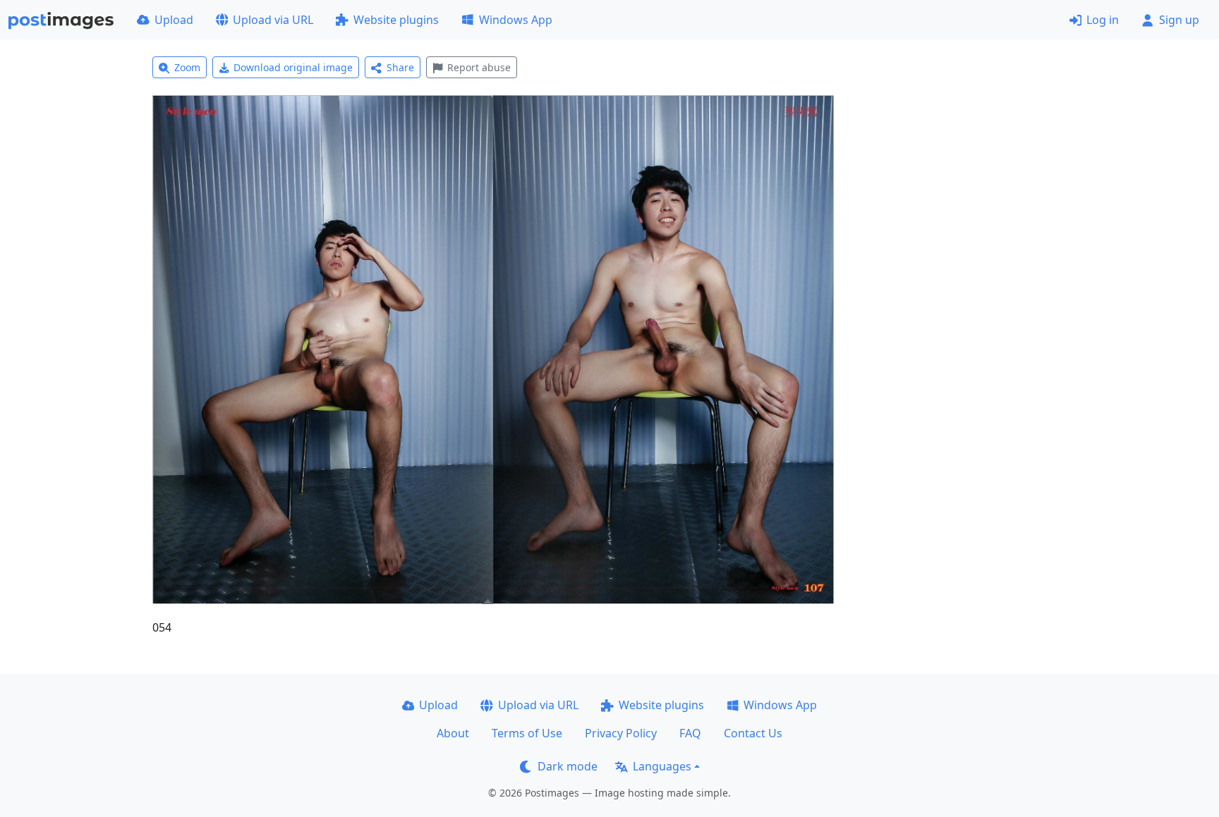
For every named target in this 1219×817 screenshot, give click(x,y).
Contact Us (753, 733)
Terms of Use (527, 733)
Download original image (293, 67)
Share (400, 67)
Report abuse (479, 67)
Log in (1102, 19)
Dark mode (568, 766)
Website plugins (396, 19)
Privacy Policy (621, 733)
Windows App (515, 19)
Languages (662, 766)
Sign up (1179, 19)
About (453, 733)
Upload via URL (273, 19)
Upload (173, 19)
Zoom (187, 67)
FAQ (690, 733)
